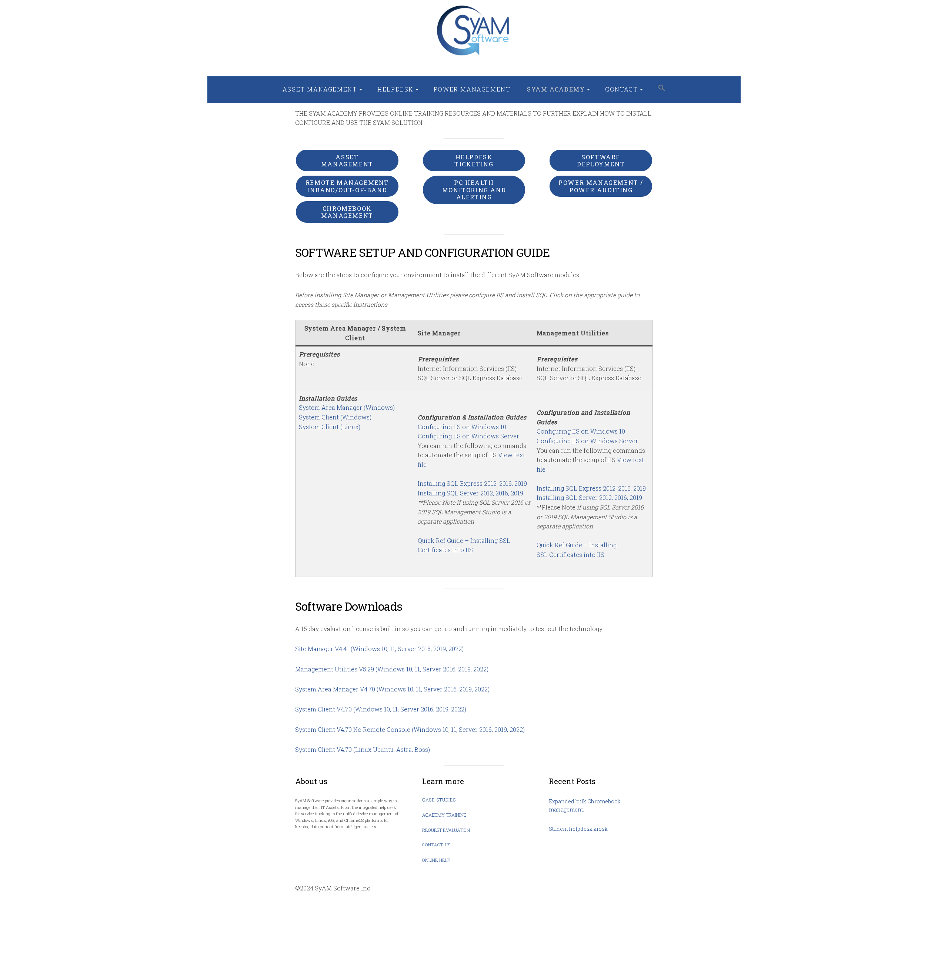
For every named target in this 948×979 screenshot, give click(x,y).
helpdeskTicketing (473, 160)
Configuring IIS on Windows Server (468, 436)
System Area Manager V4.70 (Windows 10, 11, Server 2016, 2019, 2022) (392, 689)
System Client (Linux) (329, 427)
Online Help (436, 860)
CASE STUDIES (439, 800)
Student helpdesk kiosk (578, 828)
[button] (662, 88)
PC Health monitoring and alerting (474, 189)
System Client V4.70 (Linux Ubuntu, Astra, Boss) (362, 749)
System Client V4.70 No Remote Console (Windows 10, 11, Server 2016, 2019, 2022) (410, 729)
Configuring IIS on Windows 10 (462, 427)
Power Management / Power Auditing (600, 186)
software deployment (601, 160)
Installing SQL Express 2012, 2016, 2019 (472, 483)
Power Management (472, 89)
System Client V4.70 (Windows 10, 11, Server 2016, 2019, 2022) (380, 709)
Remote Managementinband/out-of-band (347, 186)
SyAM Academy (556, 89)
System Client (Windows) (335, 417)
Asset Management (320, 89)
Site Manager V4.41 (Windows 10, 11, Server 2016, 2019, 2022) (379, 649)
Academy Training (444, 815)
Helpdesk (395, 89)
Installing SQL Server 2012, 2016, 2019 (470, 493)
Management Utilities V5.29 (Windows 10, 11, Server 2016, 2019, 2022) (391, 669)
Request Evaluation (446, 830)
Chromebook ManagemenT (347, 212)
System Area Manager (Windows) (347, 407)
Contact (621, 89)
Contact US (436, 844)
